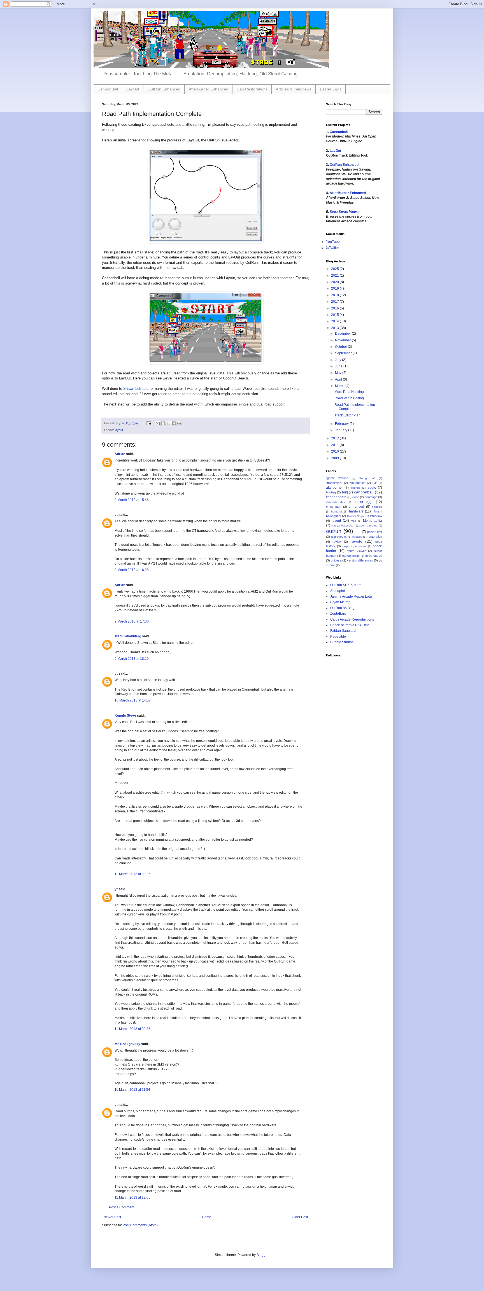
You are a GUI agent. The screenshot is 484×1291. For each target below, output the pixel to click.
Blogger (262, 1255)
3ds (375, 482)
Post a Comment (121, 1207)
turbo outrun (373, 555)
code (355, 497)
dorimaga (371, 497)
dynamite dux (335, 502)
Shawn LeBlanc (135, 388)
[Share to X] (168, 423)
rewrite (356, 541)
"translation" (334, 482)
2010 (335, 451)
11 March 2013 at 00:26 (132, 874)
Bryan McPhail (341, 602)
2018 (335, 295)
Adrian (120, 454)
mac (353, 520)
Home (206, 1217)
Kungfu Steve (125, 715)
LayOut (132, 89)
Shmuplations (340, 591)
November (343, 340)
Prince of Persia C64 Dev (349, 625)
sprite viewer (356, 551)
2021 (335, 276)
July (338, 360)
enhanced (356, 507)
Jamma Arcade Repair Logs (351, 596)
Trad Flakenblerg (128, 636)
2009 (335, 458)
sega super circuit (354, 546)
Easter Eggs (330, 89)
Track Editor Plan (347, 415)
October (341, 347)
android (355, 487)
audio (371, 488)
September (344, 353)
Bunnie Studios (341, 642)
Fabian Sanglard (343, 631)
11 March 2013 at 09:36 (132, 1029)
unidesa (336, 560)
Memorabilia (372, 521)
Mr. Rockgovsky (127, 1044)
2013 (335, 328)
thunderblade (351, 555)
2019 (335, 288)
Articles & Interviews (293, 89)
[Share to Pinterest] (179, 423)
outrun (333, 531)
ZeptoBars (338, 614)
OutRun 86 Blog (342, 608)
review (336, 541)
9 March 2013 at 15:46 (132, 500)
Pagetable (338, 636)
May (338, 373)
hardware (356, 511)
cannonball (363, 492)
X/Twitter (332, 248)
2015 (335, 315)
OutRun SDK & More (346, 585)
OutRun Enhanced (164, 89)
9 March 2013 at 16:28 (132, 570)
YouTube (333, 242)
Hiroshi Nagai (355, 516)
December (343, 333)
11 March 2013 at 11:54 (132, 1090)
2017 (335, 302)
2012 (335, 438)
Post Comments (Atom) (140, 1225)
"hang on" (367, 478)
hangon (377, 506)
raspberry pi (338, 536)
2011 (335, 445)
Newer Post (112, 1217)
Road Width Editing (349, 398)
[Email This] (157, 423)
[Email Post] (148, 423)
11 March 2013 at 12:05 (132, 1197)
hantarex (337, 511)
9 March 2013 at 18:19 (132, 659)
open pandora (368, 525)
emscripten (333, 506)
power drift (374, 531)
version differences (360, 560)
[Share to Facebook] (173, 423)
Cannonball (339, 132)
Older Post (300, 1217)
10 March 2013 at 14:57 (133, 700)
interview (376, 516)
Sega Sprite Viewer (345, 212)
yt (116, 515)
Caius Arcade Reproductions (352, 619)
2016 (335, 308)
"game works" (337, 478)
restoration (374, 536)
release (357, 536)
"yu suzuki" (357, 482)
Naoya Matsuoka (342, 525)
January (341, 430)
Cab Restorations (252, 89)
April (339, 379)
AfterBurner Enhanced (208, 89)
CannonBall (107, 89)
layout (119, 430)
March (340, 386)
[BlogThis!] (163, 423)
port (357, 532)
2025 (335, 269)
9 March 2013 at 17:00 (132, 621)
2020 (335, 282)
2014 (335, 321)
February (342, 424)
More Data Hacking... (350, 392)
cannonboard (336, 497)
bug (345, 492)
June (339, 366)
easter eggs (363, 502)
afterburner (334, 488)
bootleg (331, 492)
